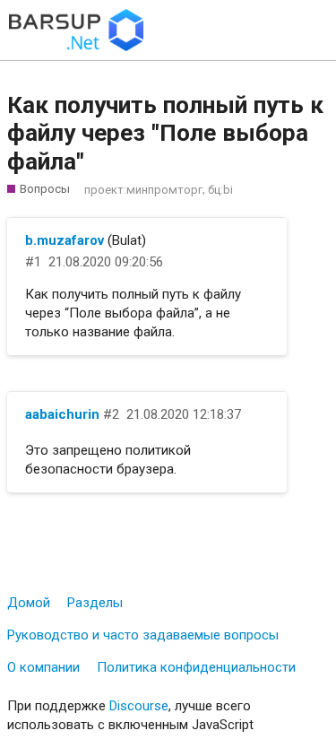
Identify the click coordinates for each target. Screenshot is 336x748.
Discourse (138, 706)
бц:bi (220, 189)
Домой (28, 603)
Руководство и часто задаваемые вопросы (143, 635)
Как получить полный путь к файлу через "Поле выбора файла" (165, 133)
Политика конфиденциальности (196, 667)
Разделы (95, 603)
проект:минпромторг (143, 189)
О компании (43, 667)
